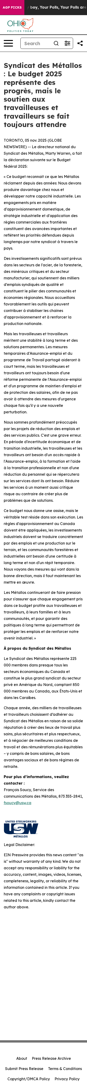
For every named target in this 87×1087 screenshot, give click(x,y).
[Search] (56, 43)
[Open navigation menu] (8, 43)
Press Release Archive (51, 1058)
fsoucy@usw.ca (17, 802)
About (21, 1058)
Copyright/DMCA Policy (28, 1079)
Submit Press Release (24, 1068)
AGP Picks (12, 7)
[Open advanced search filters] (67, 43)
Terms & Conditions (65, 1068)
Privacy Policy (67, 1079)
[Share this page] (80, 43)
